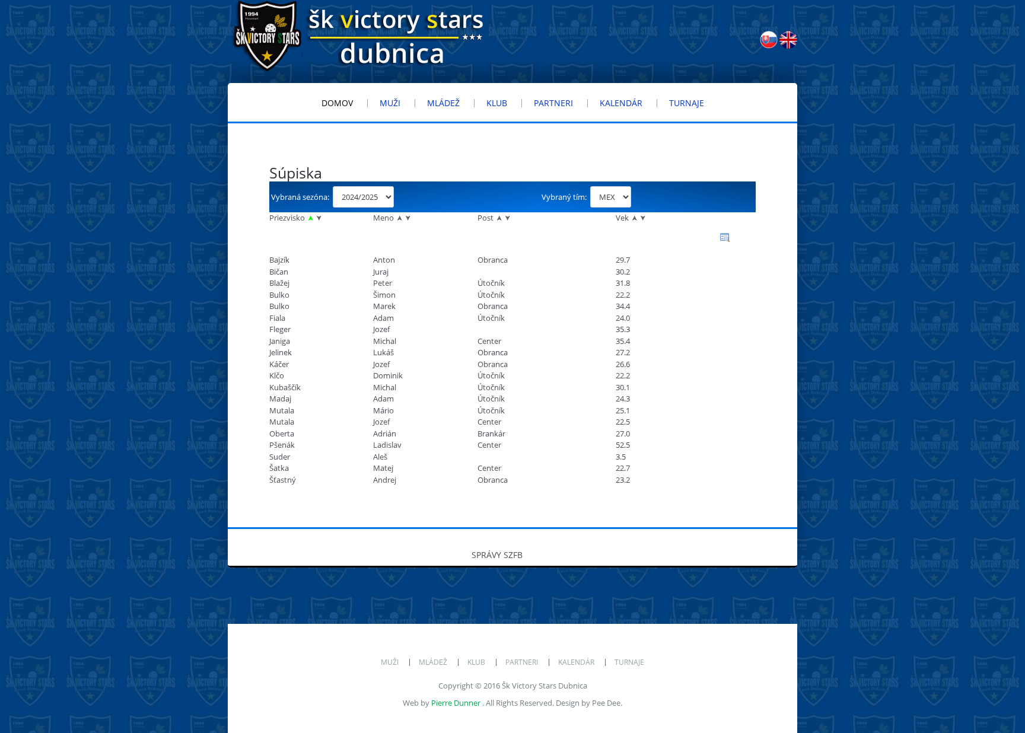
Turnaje (629, 662)
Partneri (521, 662)
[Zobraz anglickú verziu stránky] (788, 45)
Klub (476, 662)
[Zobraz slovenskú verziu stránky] (769, 45)
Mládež (433, 662)
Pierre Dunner (455, 702)
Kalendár (576, 662)
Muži (390, 662)
